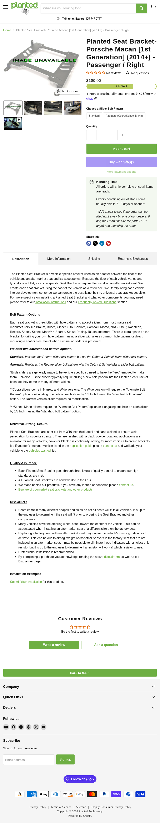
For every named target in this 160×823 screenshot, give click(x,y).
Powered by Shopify (80, 815)
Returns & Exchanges (133, 258)
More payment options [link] (121, 171)
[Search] (141, 8)
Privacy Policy (37, 807)
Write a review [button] (54, 645)
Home (7, 30)
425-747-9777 (93, 18)
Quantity (91, 126)
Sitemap (81, 807)
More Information (58, 258)
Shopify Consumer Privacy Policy (111, 807)
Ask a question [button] (106, 645)
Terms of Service (61, 807)
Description (20, 259)
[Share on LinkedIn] (101, 243)
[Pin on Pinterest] (108, 243)
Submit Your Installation (26, 581)
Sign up (65, 759)
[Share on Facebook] (88, 243)
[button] (13, 108)
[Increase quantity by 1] (123, 135)
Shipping (94, 258)
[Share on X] (95, 243)
